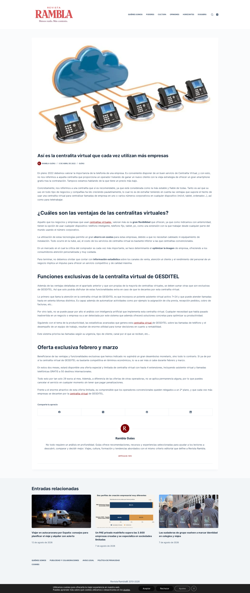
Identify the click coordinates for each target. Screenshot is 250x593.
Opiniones (174, 14)
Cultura (162, 14)
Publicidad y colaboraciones (64, 560)
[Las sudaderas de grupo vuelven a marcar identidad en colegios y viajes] (188, 511)
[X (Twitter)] (103, 412)
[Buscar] (212, 14)
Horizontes (188, 14)
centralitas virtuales (101, 222)
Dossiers (202, 14)
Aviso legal (88, 560)
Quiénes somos (135, 14)
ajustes (126, 590)
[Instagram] (217, 14)
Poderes (150, 14)
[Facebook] (59, 412)
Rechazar (164, 588)
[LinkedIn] (191, 412)
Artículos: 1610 (125, 456)
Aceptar (146, 588)
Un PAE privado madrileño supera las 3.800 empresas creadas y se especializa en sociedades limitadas (123, 536)
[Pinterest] (147, 412)
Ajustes (182, 588)
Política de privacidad (109, 560)
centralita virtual (143, 322)
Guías (81, 163)
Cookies (35, 564)
